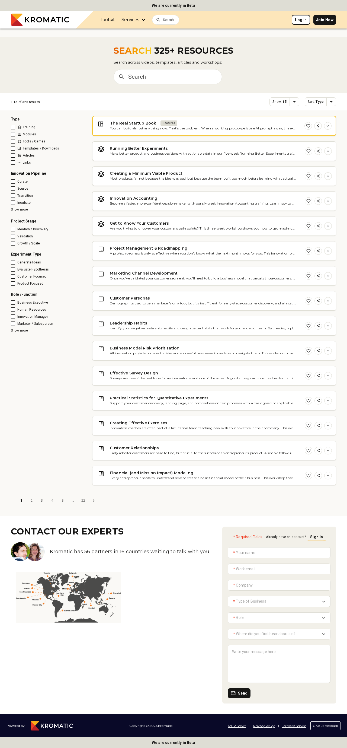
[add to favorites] (308, 126)
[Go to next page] (93, 500)
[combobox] (171, 19)
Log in (301, 20)
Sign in (316, 537)
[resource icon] (99, 123)
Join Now (324, 20)
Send (243, 693)
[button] (284, 101)
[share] (318, 126)
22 (83, 500)
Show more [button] (19, 209)
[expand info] (328, 126)
